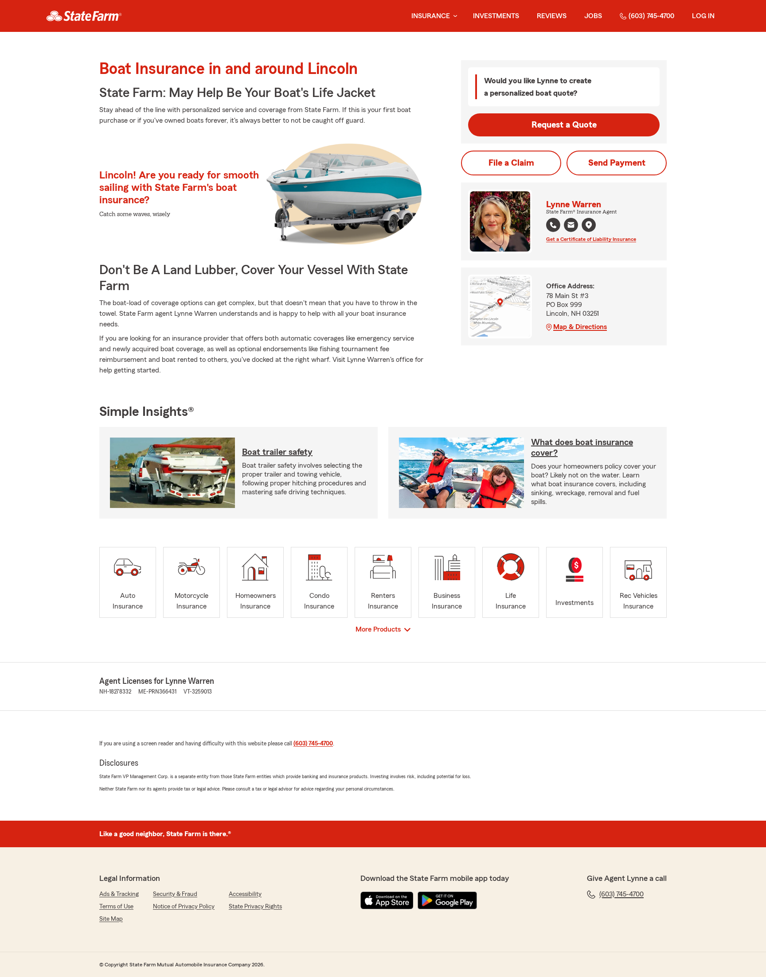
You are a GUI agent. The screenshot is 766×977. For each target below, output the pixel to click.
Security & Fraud (175, 894)
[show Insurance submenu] (453, 16)
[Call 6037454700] (553, 225)
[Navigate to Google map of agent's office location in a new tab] (589, 225)
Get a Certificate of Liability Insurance (591, 239)
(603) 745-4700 (651, 15)
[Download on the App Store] (387, 900)
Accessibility (245, 894)
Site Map (111, 919)
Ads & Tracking (119, 894)
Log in (703, 15)
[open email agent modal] (571, 226)
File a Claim (511, 163)
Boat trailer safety (277, 452)
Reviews (552, 15)
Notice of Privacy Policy (184, 906)
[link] (84, 16)
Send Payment (616, 163)
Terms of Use (116, 906)
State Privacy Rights (255, 906)
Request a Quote (564, 124)
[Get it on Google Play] (447, 900)
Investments (496, 15)
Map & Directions (580, 326)
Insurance (430, 15)
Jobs (593, 15)
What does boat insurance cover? (582, 447)
